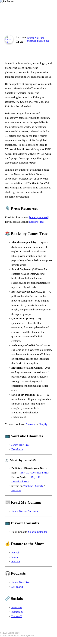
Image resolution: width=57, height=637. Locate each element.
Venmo (15, 557)
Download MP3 (40, 472)
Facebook (16, 607)
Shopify (43, 424)
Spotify (39, 485)
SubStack (32, 40)
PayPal (15, 552)
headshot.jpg (36, 221)
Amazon (30, 424)
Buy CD (24, 472)
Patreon (31, 38)
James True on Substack (24, 511)
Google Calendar (37, 531)
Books (40, 40)
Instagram (17, 611)
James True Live (20, 444)
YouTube (39, 38)
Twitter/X (16, 616)
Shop (46, 40)
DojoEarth (17, 449)
